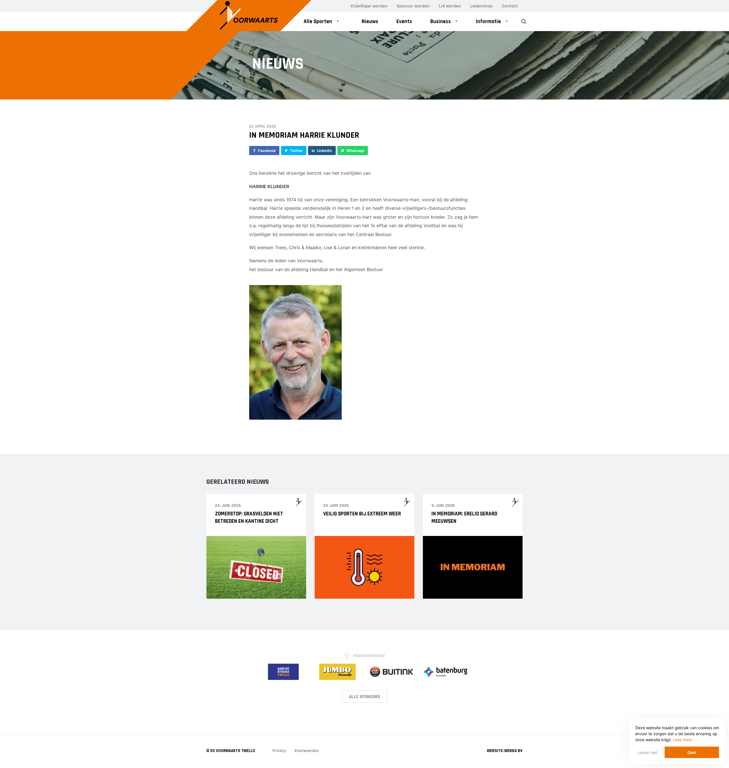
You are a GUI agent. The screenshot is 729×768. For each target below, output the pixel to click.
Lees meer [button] (682, 739)
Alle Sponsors (364, 697)
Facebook (267, 150)
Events (404, 21)
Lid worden (450, 6)
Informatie (488, 21)
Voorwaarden (306, 750)
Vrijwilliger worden (369, 6)
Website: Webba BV (505, 750)
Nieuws (370, 21)
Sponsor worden (413, 6)
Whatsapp (355, 150)
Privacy (279, 750)
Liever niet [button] (647, 752)
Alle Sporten (318, 21)
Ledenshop (481, 6)
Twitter (296, 150)
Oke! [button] (691, 752)
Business (440, 21)
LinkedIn (324, 150)
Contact (510, 6)
